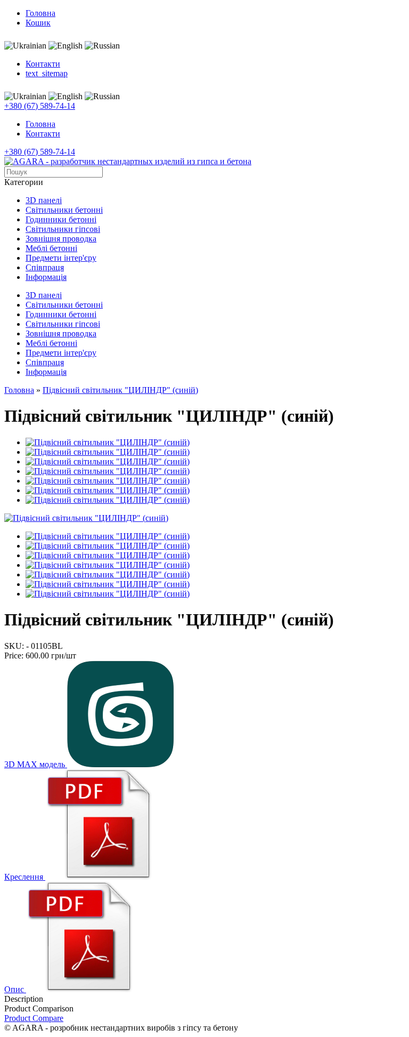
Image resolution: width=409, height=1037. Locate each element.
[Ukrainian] (25, 46)
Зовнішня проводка (61, 238)
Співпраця (45, 267)
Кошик (38, 22)
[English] (65, 46)
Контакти (43, 63)
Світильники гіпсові (63, 229)
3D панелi (44, 200)
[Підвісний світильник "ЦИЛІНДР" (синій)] (86, 517)
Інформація (46, 277)
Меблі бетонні (51, 248)
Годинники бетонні (61, 219)
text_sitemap (47, 73)
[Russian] (102, 46)
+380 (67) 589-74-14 (39, 105)
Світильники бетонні (64, 209)
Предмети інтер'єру (61, 257)
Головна (40, 13)
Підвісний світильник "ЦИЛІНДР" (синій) (120, 390)
